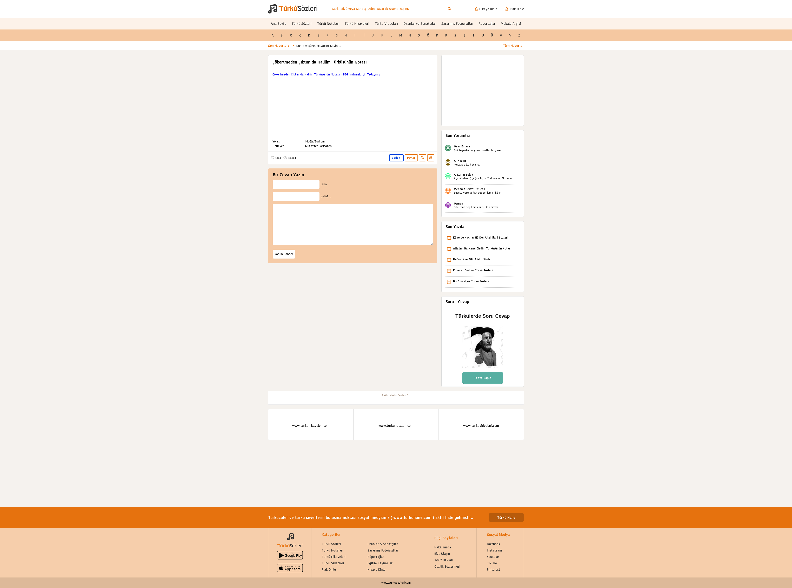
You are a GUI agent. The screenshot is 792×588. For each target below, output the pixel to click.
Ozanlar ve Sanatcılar (419, 23)
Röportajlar (487, 23)
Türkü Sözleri (302, 23)
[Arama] (449, 9)
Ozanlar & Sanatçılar (383, 544)
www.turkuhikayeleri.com (310, 425)
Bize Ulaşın (442, 554)
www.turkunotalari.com (395, 425)
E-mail (326, 196)
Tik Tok (492, 563)
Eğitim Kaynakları (380, 563)
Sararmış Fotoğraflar (383, 550)
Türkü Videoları (386, 23)
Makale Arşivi (511, 23)
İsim (324, 184)
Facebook (493, 544)
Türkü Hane (506, 517)
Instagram (494, 550)
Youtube (493, 557)
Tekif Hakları (443, 560)
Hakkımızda (442, 547)
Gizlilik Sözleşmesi (447, 566)
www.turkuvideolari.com (481, 425)
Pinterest (493, 569)
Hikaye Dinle (488, 9)
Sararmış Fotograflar (457, 23)
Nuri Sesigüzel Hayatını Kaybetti (319, 46)
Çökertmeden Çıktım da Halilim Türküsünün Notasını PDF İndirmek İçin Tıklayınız (326, 74)
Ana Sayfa (278, 23)
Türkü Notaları (328, 23)
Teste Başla (482, 378)
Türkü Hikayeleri (357, 23)
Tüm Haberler (513, 46)
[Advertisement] (352, 105)
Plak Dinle (517, 9)
